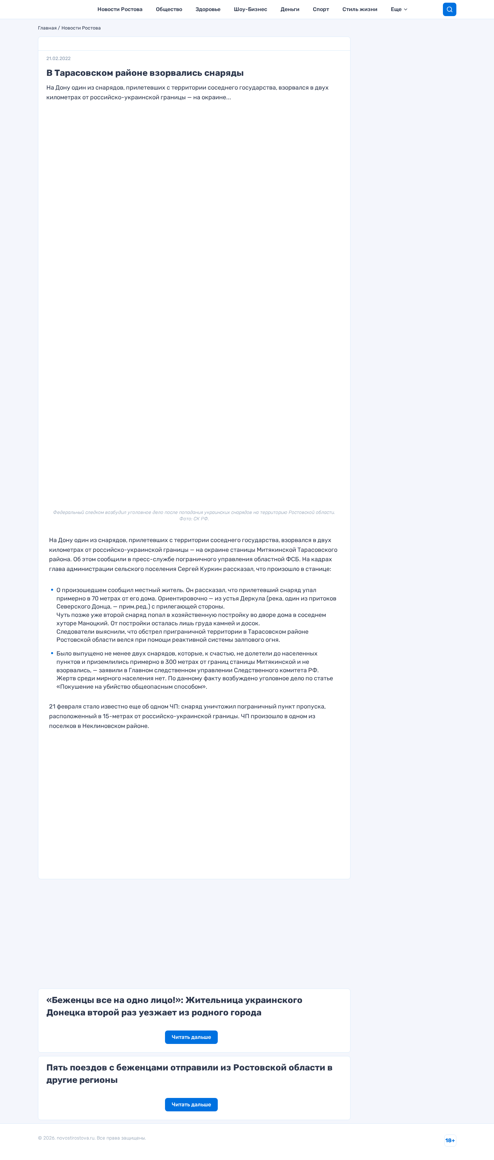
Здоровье (208, 9)
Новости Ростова (119, 9)
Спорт (321, 9)
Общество (169, 9)
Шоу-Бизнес (250, 9)
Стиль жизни (359, 9)
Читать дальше (191, 1037)
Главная (47, 28)
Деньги (290, 9)
